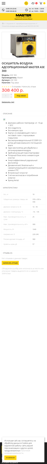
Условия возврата (10, 463)
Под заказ (21, 96)
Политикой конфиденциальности (17, 451)
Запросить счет (8, 102)
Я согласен (10, 458)
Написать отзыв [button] (10, 263)
